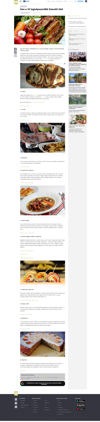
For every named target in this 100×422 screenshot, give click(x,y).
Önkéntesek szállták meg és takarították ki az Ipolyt (75, 85)
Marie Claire (47, 409)
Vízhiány (48, 1)
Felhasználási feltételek (63, 409)
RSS (58, 400)
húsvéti (36, 95)
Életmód (23, 6)
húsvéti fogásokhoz (43, 377)
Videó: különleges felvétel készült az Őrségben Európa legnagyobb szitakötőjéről (77, 107)
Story (46, 400)
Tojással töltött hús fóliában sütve (29, 300)
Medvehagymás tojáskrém (26, 257)
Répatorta (22, 370)
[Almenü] (20, 1)
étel (39, 3)
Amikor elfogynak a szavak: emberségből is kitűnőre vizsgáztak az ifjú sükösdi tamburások (77, 64)
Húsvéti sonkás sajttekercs (27, 250)
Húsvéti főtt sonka (25, 120)
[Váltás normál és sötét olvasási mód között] (75, 1)
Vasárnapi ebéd (59, 1)
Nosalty (35, 409)
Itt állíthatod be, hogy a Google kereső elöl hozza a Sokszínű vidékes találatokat (44, 383)
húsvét (27, 3)
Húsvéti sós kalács (25, 105)
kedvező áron (60, 377)
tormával (43, 96)
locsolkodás (45, 58)
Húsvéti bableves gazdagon (27, 182)
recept (22, 3)
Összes (76, 31)
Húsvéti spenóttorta (25, 328)
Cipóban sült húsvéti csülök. (27, 232)
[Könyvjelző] (15, 55)
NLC (45, 405)
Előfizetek (80, 1)
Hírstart (35, 402)
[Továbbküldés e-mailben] (15, 52)
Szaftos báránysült (25, 166)
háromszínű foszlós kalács (38, 102)
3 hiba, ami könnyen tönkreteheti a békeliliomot (77, 126)
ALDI (26, 377)
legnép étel (33, 3)
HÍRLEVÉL (59, 402)
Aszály (53, 1)
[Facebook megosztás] (15, 49)
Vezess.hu (35, 405)
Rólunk (59, 405)
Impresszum (60, 407)
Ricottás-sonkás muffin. (26, 314)
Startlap (35, 400)
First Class (35, 407)
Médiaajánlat (60, 414)
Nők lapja (46, 407)
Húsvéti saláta (23, 254)
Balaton (65, 1)
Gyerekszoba (47, 402)
